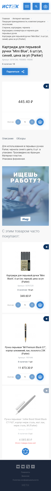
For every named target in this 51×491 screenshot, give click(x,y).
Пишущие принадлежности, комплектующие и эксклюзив (23, 23)
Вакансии (25, 476)
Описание (8, 138)
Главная (6, 18)
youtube (33, 466)
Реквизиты (25, 472)
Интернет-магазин (21, 18)
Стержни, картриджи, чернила (16, 27)
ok (28, 466)
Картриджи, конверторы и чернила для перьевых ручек (20, 32)
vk (18, 466)
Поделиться (13, 71)
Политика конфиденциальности (26, 480)
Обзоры (21, 138)
